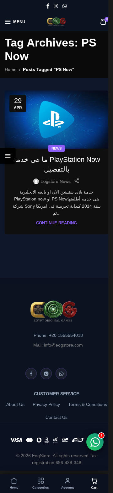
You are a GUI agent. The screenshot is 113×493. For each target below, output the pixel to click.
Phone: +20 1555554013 (58, 335)
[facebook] (31, 373)
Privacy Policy (46, 404)
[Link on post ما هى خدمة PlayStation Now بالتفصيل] (56, 119)
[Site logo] (56, 21)
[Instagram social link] (56, 6)
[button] (40, 483)
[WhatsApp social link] (64, 6)
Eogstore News (55, 181)
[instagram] (46, 373)
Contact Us (56, 417)
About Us (15, 404)
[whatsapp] (61, 373)
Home (11, 69)
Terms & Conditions (87, 404)
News (56, 148)
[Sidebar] (8, 156)
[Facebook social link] (48, 6)
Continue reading (56, 223)
